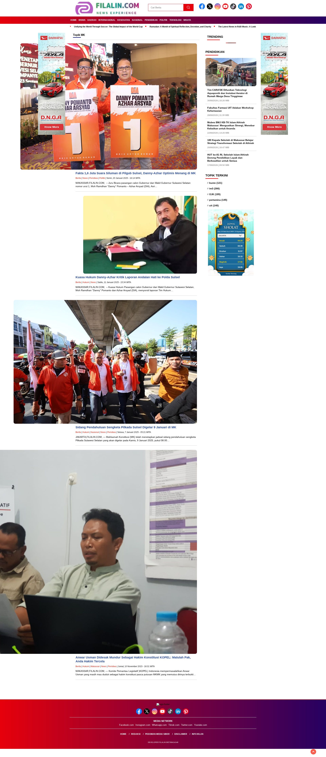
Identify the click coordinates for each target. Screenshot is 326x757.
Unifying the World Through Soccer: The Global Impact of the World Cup (108, 26)
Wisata (187, 20)
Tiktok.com (173, 725)
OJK (215, 194)
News (85, 178)
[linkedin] (241, 8)
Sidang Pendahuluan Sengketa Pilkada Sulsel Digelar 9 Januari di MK (126, 427)
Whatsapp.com (159, 725)
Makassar (95, 666)
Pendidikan (151, 20)
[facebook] (202, 8)
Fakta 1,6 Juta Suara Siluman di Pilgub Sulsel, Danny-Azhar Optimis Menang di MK (136, 173)
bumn (215, 183)
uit (214, 205)
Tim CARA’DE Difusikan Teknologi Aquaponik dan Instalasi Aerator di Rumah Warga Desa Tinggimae (227, 93)
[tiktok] (233, 8)
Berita (78, 178)
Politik (163, 20)
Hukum (86, 282)
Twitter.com (186, 725)
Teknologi (175, 20)
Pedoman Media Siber (157, 734)
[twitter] (210, 8)
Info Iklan (197, 734)
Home (73, 20)
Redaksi (135, 734)
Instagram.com (142, 725)
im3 (214, 188)
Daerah (91, 20)
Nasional (137, 20)
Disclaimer (180, 734)
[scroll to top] (313, 751)
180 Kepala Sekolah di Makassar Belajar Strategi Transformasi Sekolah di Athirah (230, 141)
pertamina (218, 200)
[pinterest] (249, 8)
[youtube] (226, 8)
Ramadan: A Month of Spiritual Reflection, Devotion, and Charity (180, 26)
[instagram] (218, 8)
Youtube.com (200, 725)
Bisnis (82, 20)
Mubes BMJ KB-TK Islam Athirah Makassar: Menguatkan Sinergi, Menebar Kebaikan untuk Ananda (231, 125)
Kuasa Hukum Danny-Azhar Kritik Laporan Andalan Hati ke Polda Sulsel (128, 277)
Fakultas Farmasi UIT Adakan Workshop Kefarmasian (230, 109)
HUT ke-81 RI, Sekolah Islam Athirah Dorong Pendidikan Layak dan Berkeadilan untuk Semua (228, 157)
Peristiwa (93, 178)
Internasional (106, 20)
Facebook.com (126, 725)
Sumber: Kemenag (231, 273)
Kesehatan (123, 20)
